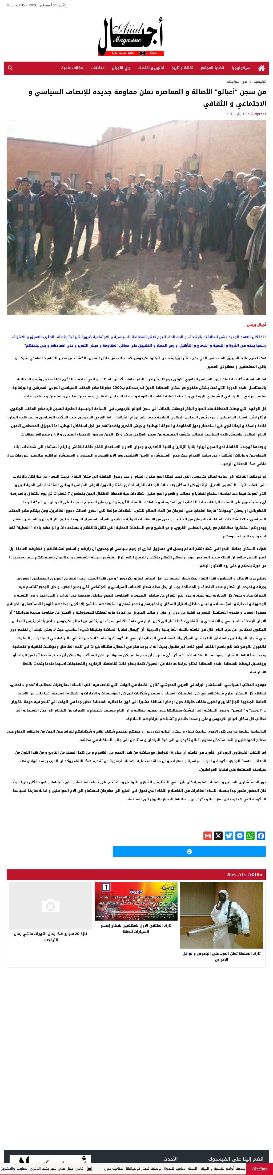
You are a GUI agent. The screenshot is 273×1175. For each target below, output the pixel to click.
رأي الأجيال (121, 68)
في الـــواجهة (237, 81)
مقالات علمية (72, 68)
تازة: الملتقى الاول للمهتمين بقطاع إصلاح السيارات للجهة (136, 928)
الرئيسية (261, 68)
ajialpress (258, 114)
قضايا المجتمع (212, 68)
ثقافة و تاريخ (182, 68)
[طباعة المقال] (189, 851)
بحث (10, 68)
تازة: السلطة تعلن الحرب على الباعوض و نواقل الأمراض (221, 956)
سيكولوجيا (241, 68)
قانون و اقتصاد (151, 68)
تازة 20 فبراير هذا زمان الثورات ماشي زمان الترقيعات (50, 936)
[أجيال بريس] (136, 36)
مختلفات (98, 68)
